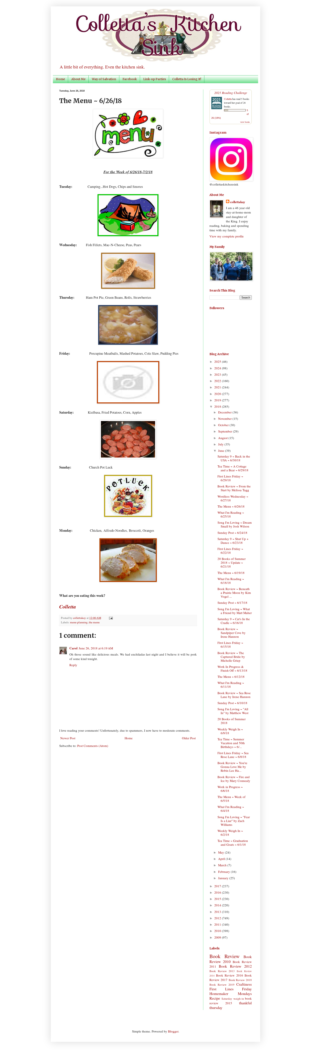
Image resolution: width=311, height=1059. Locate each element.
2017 (218, 886)
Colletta (228, 98)
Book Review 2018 (240, 980)
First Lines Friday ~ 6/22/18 (230, 551)
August (223, 438)
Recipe (214, 998)
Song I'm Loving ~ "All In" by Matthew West (232, 711)
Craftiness (244, 984)
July (221, 444)
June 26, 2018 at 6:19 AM (96, 648)
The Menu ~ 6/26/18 (231, 506)
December (225, 412)
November (225, 418)
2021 (218, 387)
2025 (218, 361)
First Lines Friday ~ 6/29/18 (230, 478)
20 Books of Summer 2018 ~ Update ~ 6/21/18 (231, 562)
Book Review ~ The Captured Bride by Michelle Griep (231, 657)
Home (60, 79)
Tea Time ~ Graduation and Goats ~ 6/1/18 (232, 843)
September (225, 431)
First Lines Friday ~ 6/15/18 (230, 644)
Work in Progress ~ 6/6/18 (230, 789)
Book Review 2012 (235, 966)
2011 (218, 924)
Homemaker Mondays (230, 993)
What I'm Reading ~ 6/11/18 (230, 685)
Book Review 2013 (222, 971)
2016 (218, 892)
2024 (218, 368)
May (221, 852)
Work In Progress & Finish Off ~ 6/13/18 (232, 668)
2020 (218, 394)
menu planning (79, 622)
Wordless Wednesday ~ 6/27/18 (232, 498)
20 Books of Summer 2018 (231, 721)
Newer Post (67, 738)
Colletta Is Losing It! (186, 79)
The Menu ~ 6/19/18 (231, 573)
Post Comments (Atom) (92, 746)
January (223, 878)
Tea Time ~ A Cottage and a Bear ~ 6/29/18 (232, 468)
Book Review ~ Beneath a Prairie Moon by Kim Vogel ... (234, 593)
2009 (218, 937)
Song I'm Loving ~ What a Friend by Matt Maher (234, 611)
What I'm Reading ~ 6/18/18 (230, 581)
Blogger (173, 1031)
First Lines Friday (230, 988)
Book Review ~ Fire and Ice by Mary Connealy (233, 779)
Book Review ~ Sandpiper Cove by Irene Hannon (231, 633)
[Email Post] (110, 618)
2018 (218, 406)
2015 (218, 899)
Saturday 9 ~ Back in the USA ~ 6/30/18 (233, 458)
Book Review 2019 (221, 984)
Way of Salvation (104, 79)
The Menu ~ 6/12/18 (231, 676)
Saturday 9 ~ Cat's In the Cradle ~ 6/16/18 (233, 621)
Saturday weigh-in (233, 998)
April (222, 859)
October (224, 425)
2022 (218, 381)
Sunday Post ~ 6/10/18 (232, 703)
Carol (73, 648)
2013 (218, 912)
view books (245, 121)
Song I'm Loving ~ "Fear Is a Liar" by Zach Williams (233, 821)
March (222, 865)
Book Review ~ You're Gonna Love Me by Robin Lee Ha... (232, 767)
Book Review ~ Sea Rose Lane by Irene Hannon (234, 695)
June (221, 450)
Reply (73, 665)
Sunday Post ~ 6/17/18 (232, 602)
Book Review (224, 956)
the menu (94, 622)
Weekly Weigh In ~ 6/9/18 (230, 731)
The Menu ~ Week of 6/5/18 (231, 799)
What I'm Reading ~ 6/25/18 (230, 514)
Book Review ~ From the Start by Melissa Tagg (234, 488)
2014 (218, 905)
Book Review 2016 (229, 975)
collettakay (80, 618)
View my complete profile (226, 236)
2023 (218, 374)
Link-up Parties (154, 79)
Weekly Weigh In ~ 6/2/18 (230, 833)
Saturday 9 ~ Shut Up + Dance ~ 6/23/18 (232, 541)
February (224, 871)
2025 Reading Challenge (230, 92)
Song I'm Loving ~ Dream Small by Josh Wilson (234, 524)
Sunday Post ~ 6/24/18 (232, 532)
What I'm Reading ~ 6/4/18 (230, 809)
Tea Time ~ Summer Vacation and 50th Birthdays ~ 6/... (231, 743)
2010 (218, 931)
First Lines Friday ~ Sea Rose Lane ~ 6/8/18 (233, 755)
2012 (218, 918)
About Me (78, 79)
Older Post (189, 738)
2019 (218, 400)
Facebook (129, 79)
